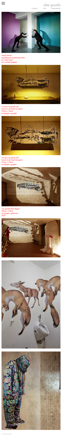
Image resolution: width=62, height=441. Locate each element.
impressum (55, 8)
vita (44, 8)
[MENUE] (3, 3)
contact (35, 8)
